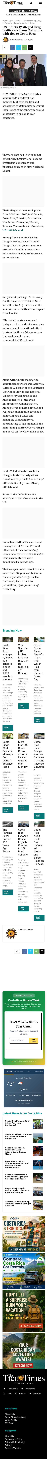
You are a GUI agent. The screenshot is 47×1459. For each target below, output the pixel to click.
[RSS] (4, 1394)
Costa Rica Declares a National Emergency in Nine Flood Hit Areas (16, 1177)
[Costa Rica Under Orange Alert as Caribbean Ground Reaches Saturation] (39, 736)
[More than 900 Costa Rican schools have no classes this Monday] (23, 736)
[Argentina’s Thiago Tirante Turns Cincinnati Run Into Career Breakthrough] (38, 1165)
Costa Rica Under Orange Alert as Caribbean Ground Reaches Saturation (39, 755)
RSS (9, 1393)
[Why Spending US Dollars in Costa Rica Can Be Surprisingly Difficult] (23, 639)
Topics (11, 21)
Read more (6, 728)
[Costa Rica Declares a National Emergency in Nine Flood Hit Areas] (38, 1178)
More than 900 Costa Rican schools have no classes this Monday (23, 754)
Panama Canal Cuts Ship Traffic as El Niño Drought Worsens (18, 1203)
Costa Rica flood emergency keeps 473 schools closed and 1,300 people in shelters (8, 662)
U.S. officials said (13, 230)
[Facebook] (12, 47)
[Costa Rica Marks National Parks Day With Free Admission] (38, 1138)
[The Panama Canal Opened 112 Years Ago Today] (8, 824)
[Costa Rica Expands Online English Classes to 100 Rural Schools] (23, 824)
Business (18, 21)
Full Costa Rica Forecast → (24, 1100)
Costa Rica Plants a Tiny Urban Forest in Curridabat (17, 1123)
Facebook (13, 1389)
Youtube (37, 1393)
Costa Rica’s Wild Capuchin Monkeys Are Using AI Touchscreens (8, 754)
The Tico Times (17, 40)
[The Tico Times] (6, 40)
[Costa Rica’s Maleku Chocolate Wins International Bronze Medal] (38, 1151)
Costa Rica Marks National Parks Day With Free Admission (18, 1136)
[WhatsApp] (24, 47)
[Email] (30, 47)
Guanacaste (19, 1071)
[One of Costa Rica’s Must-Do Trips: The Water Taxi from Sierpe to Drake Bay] (39, 639)
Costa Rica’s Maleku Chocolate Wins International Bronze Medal (15, 1151)
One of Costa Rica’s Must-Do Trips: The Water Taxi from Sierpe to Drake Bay (39, 662)
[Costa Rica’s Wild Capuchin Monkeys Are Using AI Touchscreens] (8, 736)
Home (5, 21)
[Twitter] (18, 47)
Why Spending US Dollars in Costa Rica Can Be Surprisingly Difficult (23, 659)
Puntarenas (39, 1071)
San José (9, 1071)
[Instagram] (22, 1389)
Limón (29, 1071)
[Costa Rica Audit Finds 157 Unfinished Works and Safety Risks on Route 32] (39, 824)
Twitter (22, 1393)
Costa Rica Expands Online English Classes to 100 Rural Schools (23, 842)
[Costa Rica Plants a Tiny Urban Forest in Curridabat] (38, 1124)
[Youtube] (29, 1394)
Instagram (30, 1389)
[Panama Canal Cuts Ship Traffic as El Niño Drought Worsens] (38, 1205)
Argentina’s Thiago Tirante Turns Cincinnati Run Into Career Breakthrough (17, 1164)
